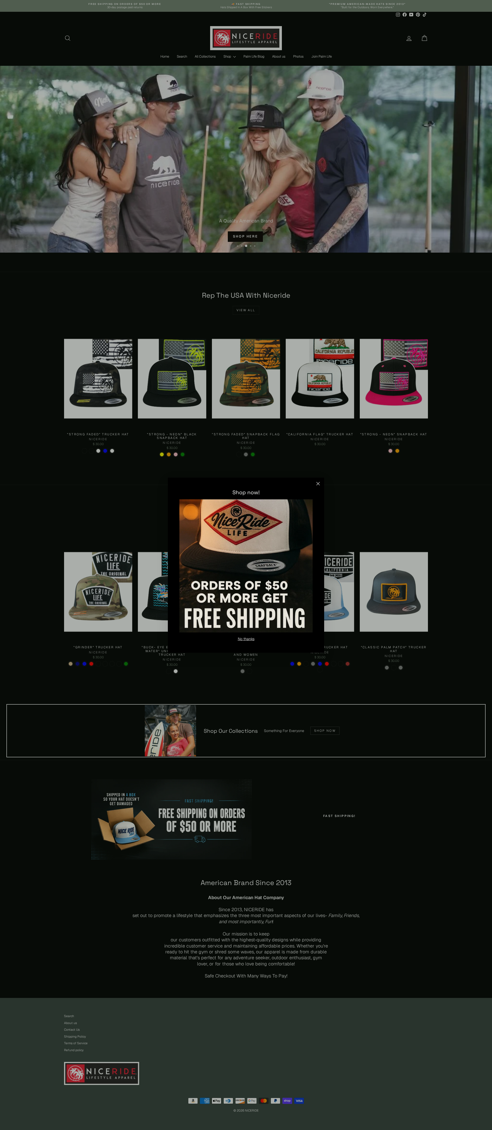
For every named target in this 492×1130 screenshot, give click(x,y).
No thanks (246, 638)
